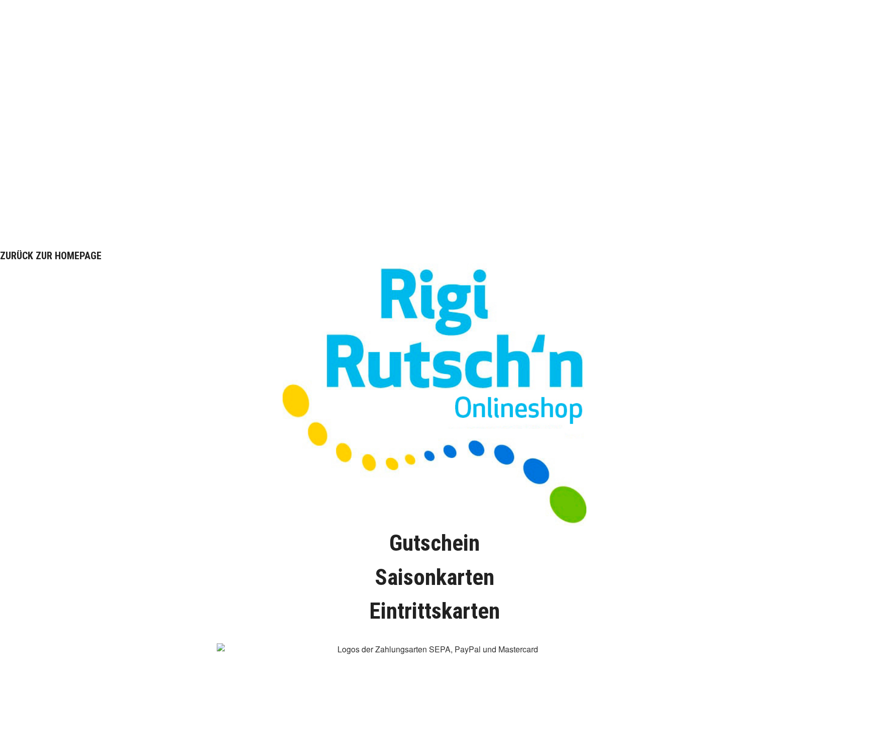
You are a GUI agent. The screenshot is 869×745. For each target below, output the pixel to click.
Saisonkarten (434, 577)
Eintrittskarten (434, 611)
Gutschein (434, 543)
